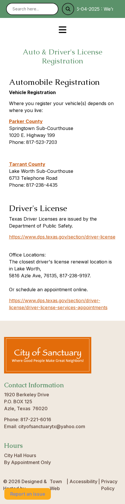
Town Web (56, 485)
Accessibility (83, 481)
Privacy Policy (109, 485)
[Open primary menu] (63, 29)
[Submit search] (68, 9)
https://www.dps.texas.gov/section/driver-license (62, 237)
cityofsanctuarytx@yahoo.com (51, 426)
